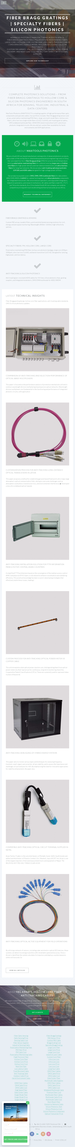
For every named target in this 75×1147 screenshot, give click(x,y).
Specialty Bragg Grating (54, 1045)
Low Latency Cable (21, 1069)
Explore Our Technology (37, 61)
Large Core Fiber (54, 1047)
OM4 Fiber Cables (21, 1083)
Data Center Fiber (53, 1078)
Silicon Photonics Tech (54, 1107)
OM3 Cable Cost (54, 1076)
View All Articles (17, 970)
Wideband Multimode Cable (54, 1090)
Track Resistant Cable (21, 1071)
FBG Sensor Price (54, 1038)
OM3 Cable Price (54, 1073)
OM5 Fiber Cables (54, 1083)
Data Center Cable (21, 1092)
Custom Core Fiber (54, 1057)
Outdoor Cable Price (21, 1076)
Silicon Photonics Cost (54, 1109)
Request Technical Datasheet (37, 194)
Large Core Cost (54, 1052)
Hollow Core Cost (21, 1064)
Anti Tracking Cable (21, 1073)
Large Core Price (54, 1050)
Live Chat (37, 1019)
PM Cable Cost (21, 1052)
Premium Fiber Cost (54, 1092)
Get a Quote (37, 1012)
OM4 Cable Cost (21, 1088)
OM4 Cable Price (21, 1085)
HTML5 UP (63, 1140)
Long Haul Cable (54, 1069)
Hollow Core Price (21, 1062)
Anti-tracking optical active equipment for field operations (36, 941)
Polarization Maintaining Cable (21, 1055)
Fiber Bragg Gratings (53, 1036)
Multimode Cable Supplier (54, 1081)
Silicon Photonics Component (54, 1111)
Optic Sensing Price (21, 1038)
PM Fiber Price (21, 1050)
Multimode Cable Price (54, 1097)
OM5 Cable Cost (54, 1088)
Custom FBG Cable (54, 1040)
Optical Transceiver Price (54, 1114)
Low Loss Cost (54, 1066)
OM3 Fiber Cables (54, 1071)
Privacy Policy (38, 1140)
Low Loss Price (53, 1064)
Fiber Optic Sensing (21, 1036)
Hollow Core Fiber (21, 1059)
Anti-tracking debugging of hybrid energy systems (31, 753)
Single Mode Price (21, 1097)
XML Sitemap (48, 1140)
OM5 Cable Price (54, 1085)
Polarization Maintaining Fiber (21, 1047)
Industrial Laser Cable (54, 1055)
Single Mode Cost (21, 1100)
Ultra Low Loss (53, 1059)
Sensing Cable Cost (21, 1040)
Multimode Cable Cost (54, 1100)
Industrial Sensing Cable (21, 1045)
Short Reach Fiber (54, 1102)
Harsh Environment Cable (21, 1078)
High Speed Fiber (21, 1090)
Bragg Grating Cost (54, 1043)
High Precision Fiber (21, 1057)
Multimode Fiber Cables (54, 1095)
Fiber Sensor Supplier (21, 1043)
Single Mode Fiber (21, 1095)
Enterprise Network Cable (54, 1104)
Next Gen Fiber (21, 1066)
